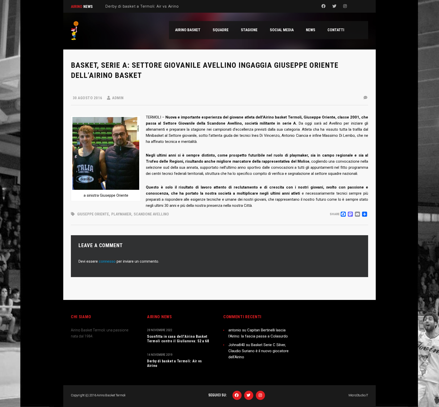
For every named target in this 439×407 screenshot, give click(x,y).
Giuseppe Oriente (93, 214)
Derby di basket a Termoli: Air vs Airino (174, 363)
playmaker (121, 214)
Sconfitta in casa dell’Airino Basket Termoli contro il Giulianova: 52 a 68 (178, 338)
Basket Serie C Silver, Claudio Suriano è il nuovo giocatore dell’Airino (258, 351)
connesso (107, 261)
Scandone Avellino (151, 214)
